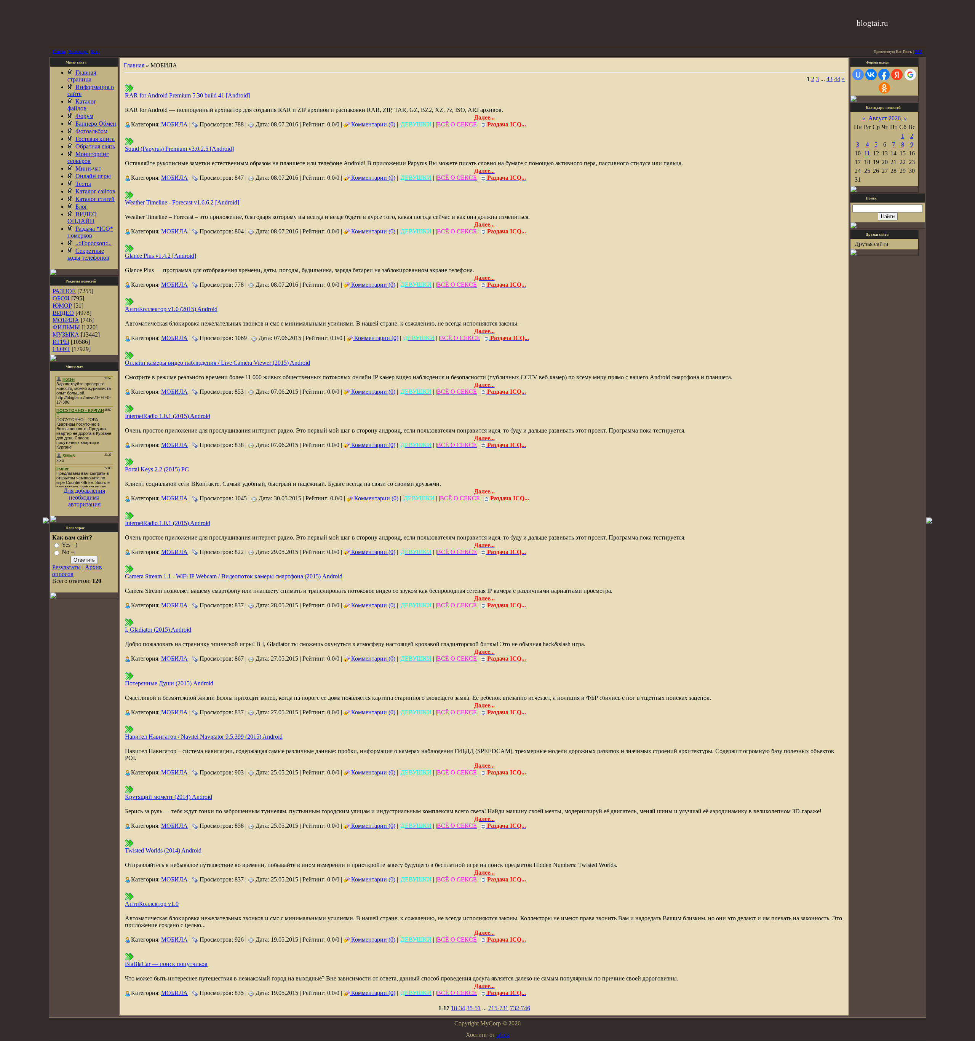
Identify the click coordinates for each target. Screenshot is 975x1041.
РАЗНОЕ (64, 291)
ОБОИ (61, 298)
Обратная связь (95, 146)
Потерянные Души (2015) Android (169, 683)
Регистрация (78, 51)
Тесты (83, 183)
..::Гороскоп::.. (93, 243)
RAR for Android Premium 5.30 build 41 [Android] (187, 95)
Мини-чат (88, 168)
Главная (59, 51)
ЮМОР (62, 305)
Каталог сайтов (95, 191)
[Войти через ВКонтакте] (871, 74)
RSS (918, 51)
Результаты (66, 567)
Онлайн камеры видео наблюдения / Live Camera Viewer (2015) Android (217, 362)
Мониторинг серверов (88, 157)
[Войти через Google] (910, 75)
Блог (81, 206)
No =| (68, 552)
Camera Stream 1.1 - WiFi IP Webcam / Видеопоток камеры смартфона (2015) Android (233, 576)
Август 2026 (884, 118)
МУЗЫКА (66, 334)
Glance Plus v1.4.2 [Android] (160, 255)
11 (867, 153)
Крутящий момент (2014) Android (168, 797)
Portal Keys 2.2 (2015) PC (157, 469)
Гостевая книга (95, 139)
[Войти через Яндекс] (897, 74)
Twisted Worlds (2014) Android (163, 850)
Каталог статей (95, 199)
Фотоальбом (91, 131)
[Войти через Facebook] (884, 74)
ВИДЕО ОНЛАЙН (82, 217)
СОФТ (61, 349)
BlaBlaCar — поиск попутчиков (166, 964)
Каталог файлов (81, 105)
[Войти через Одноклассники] (884, 88)
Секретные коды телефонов (88, 254)
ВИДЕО (63, 313)
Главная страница (81, 76)
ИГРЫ (61, 341)
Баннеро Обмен (95, 123)
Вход (95, 51)
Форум (84, 116)
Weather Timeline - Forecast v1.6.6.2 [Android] (182, 202)
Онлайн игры (93, 176)
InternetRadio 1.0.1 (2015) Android (167, 416)
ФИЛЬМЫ (66, 327)
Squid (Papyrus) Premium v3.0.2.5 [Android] (179, 148)
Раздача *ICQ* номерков (90, 232)
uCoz (503, 1034)
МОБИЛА (66, 320)
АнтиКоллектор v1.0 (152, 903)
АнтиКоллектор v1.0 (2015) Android (171, 309)
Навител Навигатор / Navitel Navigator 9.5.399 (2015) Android (204, 736)
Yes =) (69, 544)
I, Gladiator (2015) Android (158, 629)
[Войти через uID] (858, 74)
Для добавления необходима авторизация (84, 497)
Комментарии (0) (372, 124)
